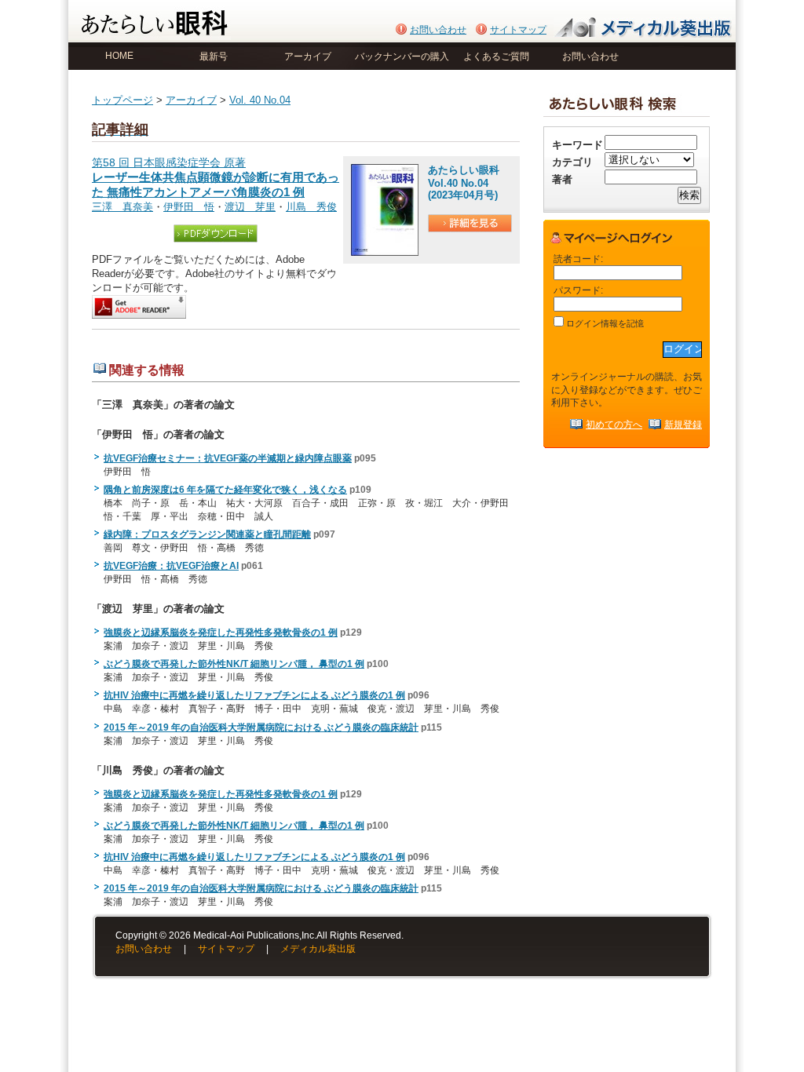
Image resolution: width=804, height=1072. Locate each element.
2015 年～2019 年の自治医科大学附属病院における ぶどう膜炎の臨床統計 (261, 727)
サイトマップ (518, 29)
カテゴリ (572, 162)
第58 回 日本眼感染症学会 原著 (215, 178)
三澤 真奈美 (122, 207)
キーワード (577, 145)
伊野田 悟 (188, 207)
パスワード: (578, 290)
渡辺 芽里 (250, 207)
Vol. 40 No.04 (260, 100)
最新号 (213, 56)
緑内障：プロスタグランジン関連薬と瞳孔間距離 (207, 534)
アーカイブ (307, 56)
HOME (119, 55)
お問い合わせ (438, 29)
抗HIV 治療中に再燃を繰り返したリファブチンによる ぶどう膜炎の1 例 (254, 695)
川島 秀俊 (311, 207)
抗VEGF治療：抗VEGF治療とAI (171, 565)
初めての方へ (614, 424)
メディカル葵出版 (318, 948)
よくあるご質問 (496, 56)
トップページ (122, 100)
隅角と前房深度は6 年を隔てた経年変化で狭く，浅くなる (225, 489)
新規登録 (683, 424)
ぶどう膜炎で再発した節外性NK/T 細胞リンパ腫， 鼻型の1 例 (234, 663)
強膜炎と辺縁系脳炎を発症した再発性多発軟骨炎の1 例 (221, 632)
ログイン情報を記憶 (604, 323)
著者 (562, 179)
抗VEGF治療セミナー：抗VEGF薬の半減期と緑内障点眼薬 (228, 458)
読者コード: (578, 258)
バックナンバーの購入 (402, 56)
